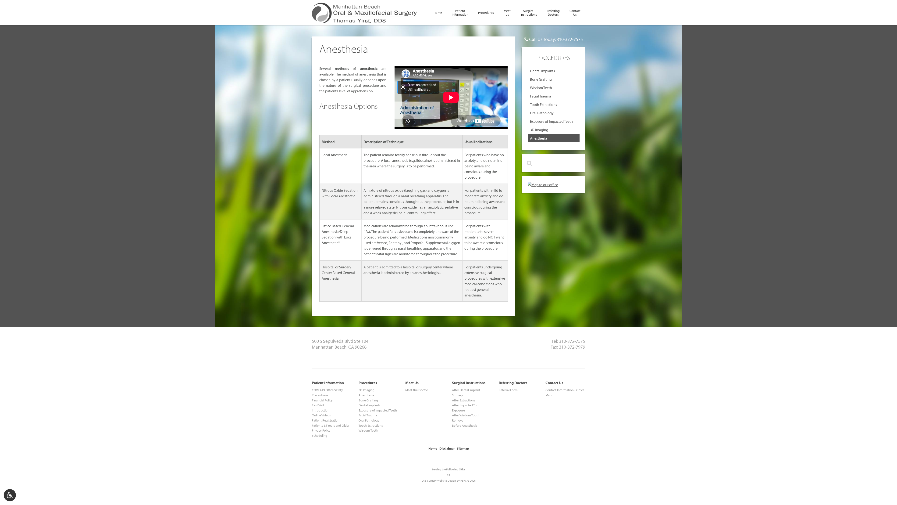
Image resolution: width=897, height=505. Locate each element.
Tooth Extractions (543, 104)
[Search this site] (528, 163)
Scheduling (319, 435)
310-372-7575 (570, 39)
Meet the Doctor (416, 390)
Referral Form (508, 390)
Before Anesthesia (464, 425)
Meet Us (412, 382)
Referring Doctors (513, 382)
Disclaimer (447, 448)
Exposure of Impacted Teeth (551, 121)
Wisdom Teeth (541, 87)
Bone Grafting (541, 79)
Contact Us (554, 382)
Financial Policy (322, 400)
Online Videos (321, 415)
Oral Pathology (542, 113)
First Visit (318, 405)
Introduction (320, 410)
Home (438, 13)
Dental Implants (542, 71)
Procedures (486, 13)
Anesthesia (538, 138)
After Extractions (463, 400)
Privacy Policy (321, 430)
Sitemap (463, 448)
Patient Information (328, 382)
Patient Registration (325, 420)
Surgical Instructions (468, 382)
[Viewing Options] (10, 495)
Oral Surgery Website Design (439, 480)
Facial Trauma (540, 96)
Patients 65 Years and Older (330, 425)
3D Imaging (539, 129)
